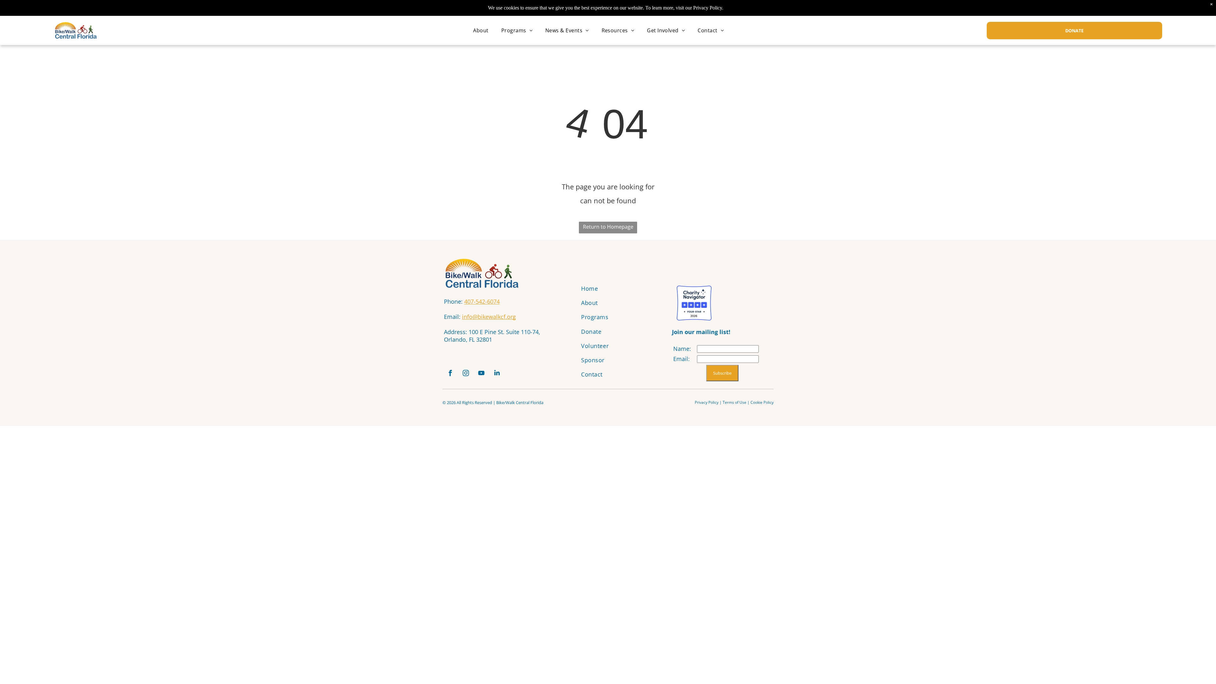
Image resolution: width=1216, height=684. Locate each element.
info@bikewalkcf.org (489, 316)
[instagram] (466, 374)
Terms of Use (734, 402)
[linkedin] (497, 374)
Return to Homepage (608, 226)
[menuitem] (481, 30)
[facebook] (450, 374)
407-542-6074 (482, 301)
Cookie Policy (762, 402)
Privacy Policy (707, 402)
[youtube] (481, 374)
